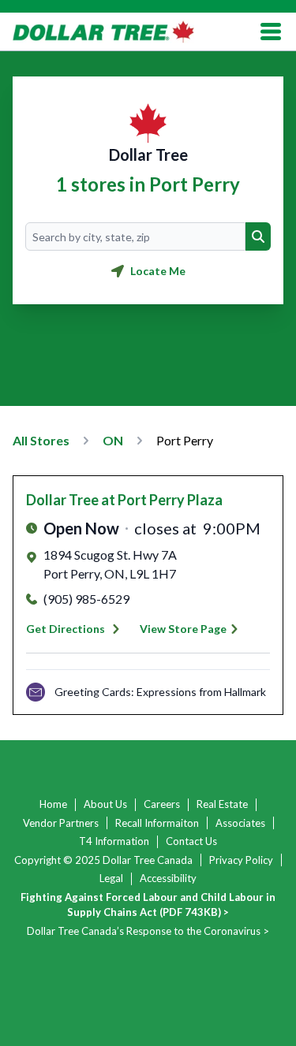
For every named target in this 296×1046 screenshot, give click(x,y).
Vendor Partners (61, 823)
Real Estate (222, 804)
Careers (162, 804)
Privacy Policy (241, 860)
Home (53, 804)
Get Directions (65, 628)
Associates (240, 823)
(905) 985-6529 (86, 598)
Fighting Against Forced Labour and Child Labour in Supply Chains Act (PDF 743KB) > (148, 905)
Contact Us (191, 841)
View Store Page (183, 628)
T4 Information (114, 841)
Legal (111, 878)
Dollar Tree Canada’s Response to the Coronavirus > (148, 931)
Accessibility (168, 878)
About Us (105, 804)
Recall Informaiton (157, 823)
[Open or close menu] (270, 31)
